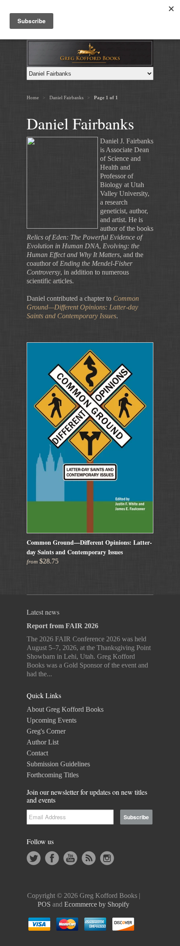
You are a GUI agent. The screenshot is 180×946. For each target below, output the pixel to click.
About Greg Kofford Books (65, 709)
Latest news (43, 611)
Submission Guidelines (58, 764)
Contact (37, 753)
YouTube (70, 858)
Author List (43, 742)
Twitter (34, 858)
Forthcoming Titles (53, 775)
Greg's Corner (46, 731)
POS (44, 904)
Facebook (52, 858)
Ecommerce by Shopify (96, 904)
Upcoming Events (51, 720)
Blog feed (89, 858)
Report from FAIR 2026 (62, 626)
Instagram (107, 858)
